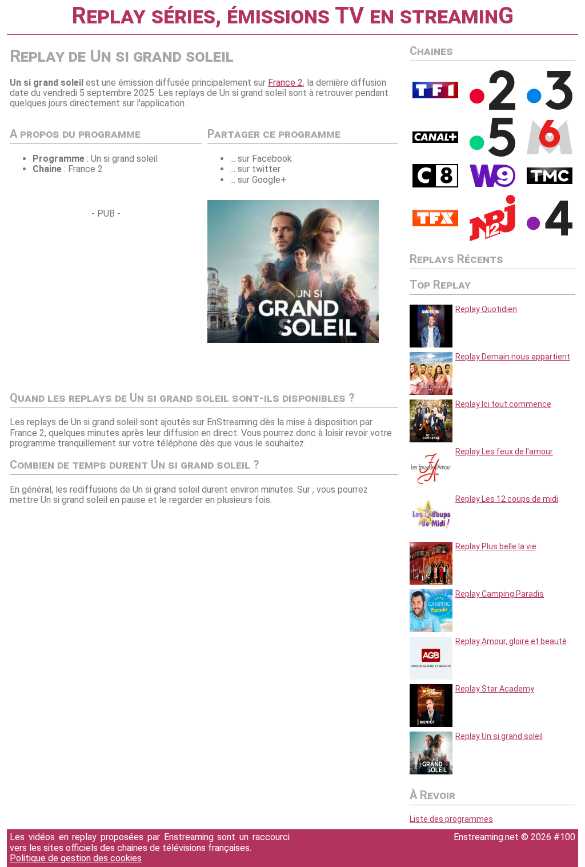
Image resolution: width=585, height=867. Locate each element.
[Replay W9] (492, 184)
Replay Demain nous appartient (512, 356)
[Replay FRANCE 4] (549, 232)
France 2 (285, 82)
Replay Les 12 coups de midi (506, 499)
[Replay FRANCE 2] (492, 106)
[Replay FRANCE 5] (492, 153)
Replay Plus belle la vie (495, 546)
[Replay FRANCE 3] (549, 106)
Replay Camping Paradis (499, 593)
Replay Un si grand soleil (499, 736)
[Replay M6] (549, 151)
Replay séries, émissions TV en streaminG (292, 15)
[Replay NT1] (435, 223)
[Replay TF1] (435, 95)
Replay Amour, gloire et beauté (511, 641)
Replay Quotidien (486, 309)
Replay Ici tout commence (503, 404)
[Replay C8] (435, 184)
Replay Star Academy (494, 688)
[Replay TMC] (549, 181)
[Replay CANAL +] (435, 140)
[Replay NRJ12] (492, 238)
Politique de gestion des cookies (76, 858)
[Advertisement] (106, 299)
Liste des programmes (451, 819)
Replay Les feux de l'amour (504, 451)
